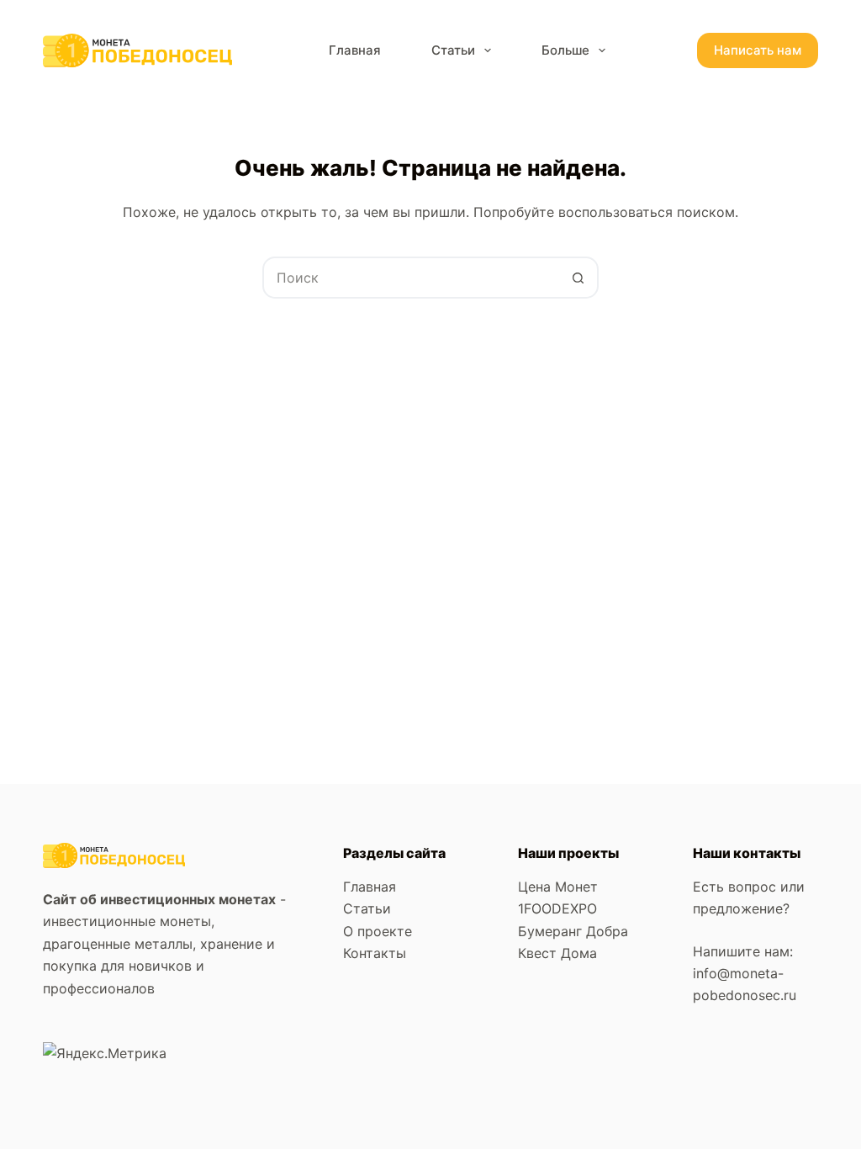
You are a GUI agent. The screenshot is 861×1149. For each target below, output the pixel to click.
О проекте (377, 931)
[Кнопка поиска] (577, 277)
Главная (355, 50)
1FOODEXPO (557, 908)
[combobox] (411, 278)
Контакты (374, 953)
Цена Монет (558, 886)
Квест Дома (557, 953)
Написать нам (757, 50)
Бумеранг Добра (573, 931)
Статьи (453, 50)
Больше (565, 50)
